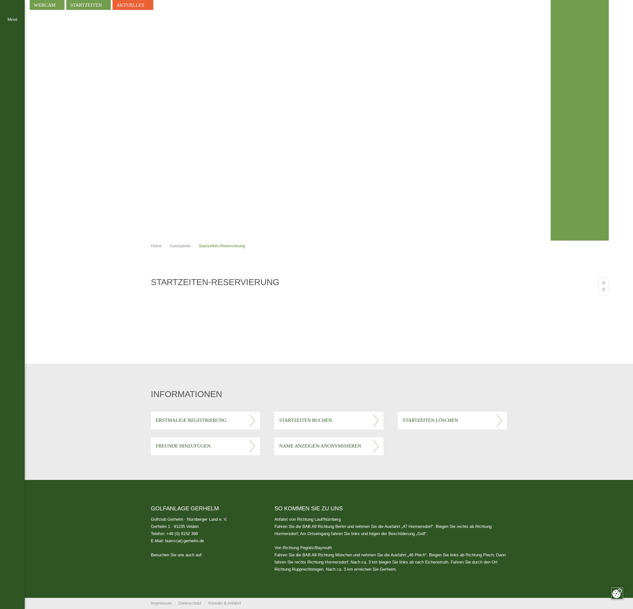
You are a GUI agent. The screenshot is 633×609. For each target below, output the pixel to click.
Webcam (45, 5)
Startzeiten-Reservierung (222, 246)
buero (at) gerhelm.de (184, 541)
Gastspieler (180, 246)
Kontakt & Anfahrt (224, 603)
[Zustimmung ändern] (617, 593)
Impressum (161, 603)
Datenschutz (190, 603)
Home (156, 246)
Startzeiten (86, 5)
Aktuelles (130, 5)
